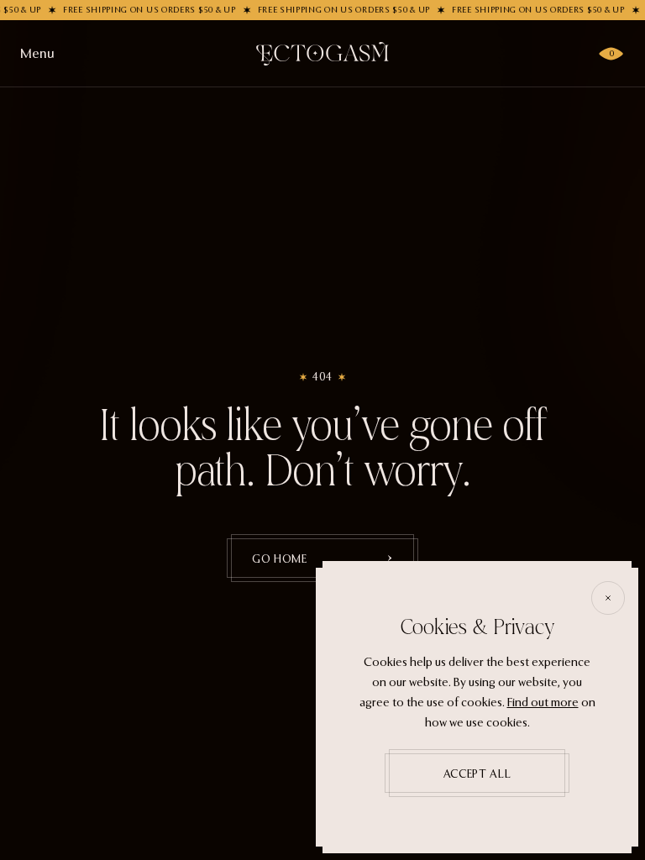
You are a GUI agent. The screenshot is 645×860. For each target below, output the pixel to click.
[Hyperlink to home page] (322, 54)
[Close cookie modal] (608, 598)
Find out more (543, 702)
